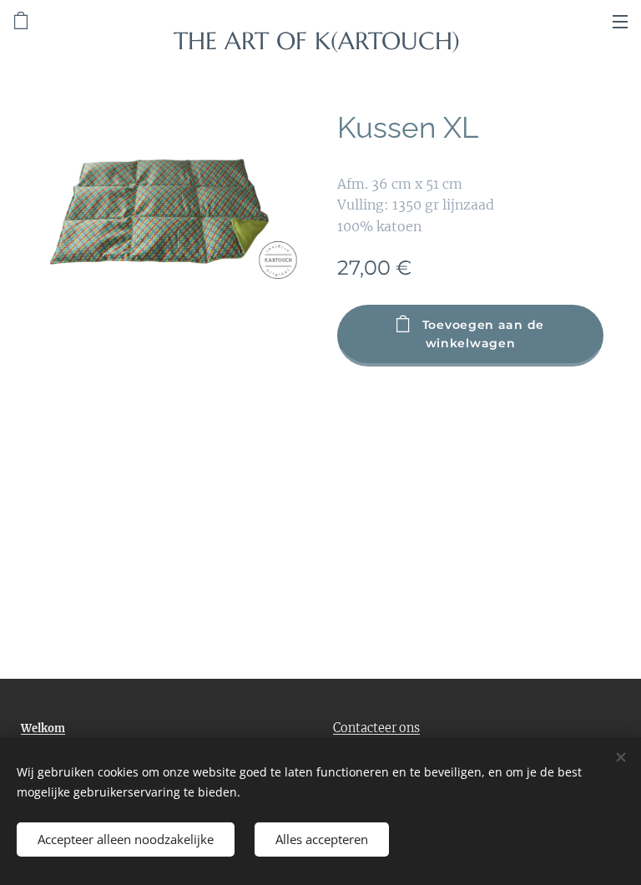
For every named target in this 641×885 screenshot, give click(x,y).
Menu (620, 21)
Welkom (43, 728)
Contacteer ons (376, 728)
